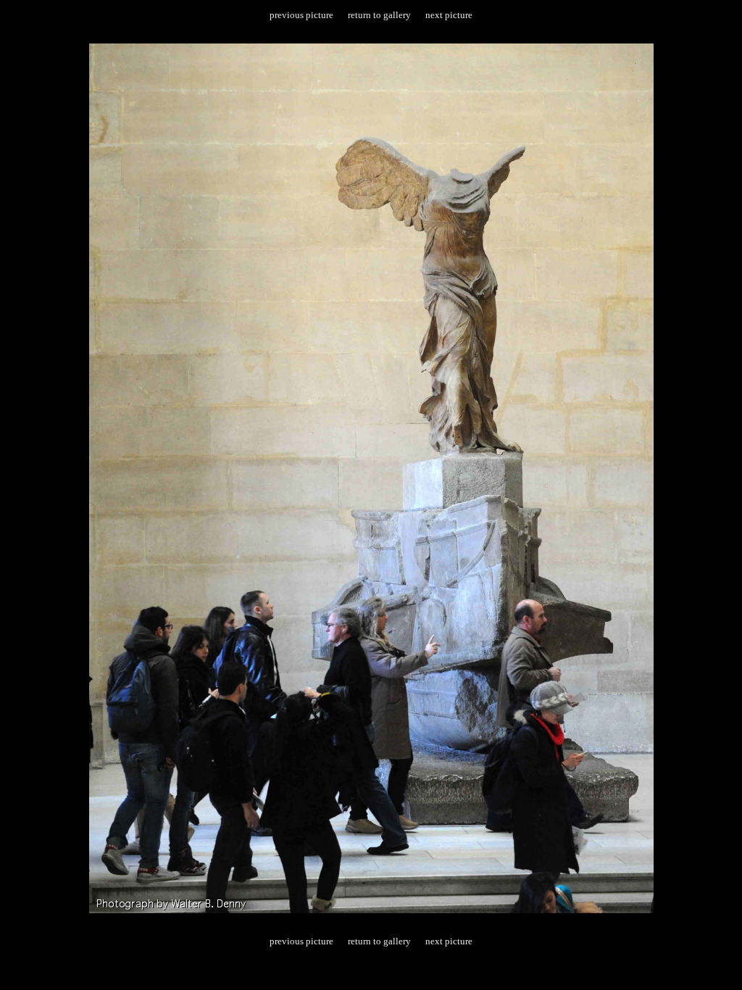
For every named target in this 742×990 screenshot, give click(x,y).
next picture (448, 14)
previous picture (301, 14)
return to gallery (379, 14)
